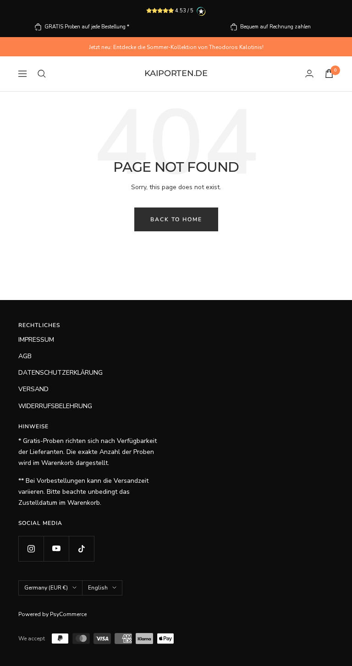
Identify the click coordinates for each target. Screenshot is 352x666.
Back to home (176, 219)
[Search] (42, 74)
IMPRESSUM (36, 339)
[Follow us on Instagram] (31, 548)
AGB (25, 356)
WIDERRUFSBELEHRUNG (55, 406)
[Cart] (329, 73)
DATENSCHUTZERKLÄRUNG (60, 372)
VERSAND (33, 389)
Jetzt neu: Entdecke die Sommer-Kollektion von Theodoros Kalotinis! (176, 47)
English (98, 587)
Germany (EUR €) (46, 587)
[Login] (309, 73)
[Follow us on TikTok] (81, 548)
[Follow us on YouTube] (56, 548)
